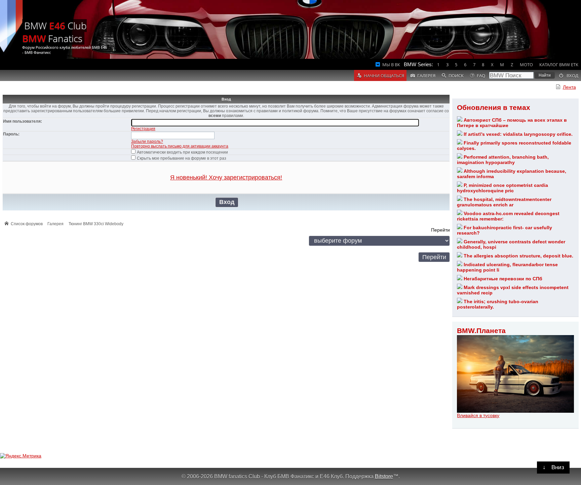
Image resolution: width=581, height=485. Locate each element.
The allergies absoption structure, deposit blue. (518, 255)
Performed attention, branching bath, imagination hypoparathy (502, 159)
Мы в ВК (391, 65)
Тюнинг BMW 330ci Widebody (96, 223)
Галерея (55, 223)
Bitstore (384, 476)
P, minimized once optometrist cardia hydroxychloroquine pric (502, 188)
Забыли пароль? (147, 141)
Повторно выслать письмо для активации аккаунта (179, 146)
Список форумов (27, 223)
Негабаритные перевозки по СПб (503, 278)
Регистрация (143, 128)
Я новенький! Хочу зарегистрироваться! (226, 177)
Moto (526, 65)
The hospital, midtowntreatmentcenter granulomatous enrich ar (504, 202)
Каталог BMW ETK (558, 65)
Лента (569, 87)
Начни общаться (384, 76)
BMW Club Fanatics (54, 32)
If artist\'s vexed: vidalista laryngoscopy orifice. (518, 134)
